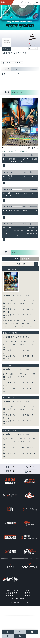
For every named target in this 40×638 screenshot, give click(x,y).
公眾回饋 (32, 471)
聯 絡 (12, 471)
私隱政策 (10, 596)
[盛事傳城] (29, 551)
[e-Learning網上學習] (29, 509)
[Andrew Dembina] (3, 166)
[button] (5, 155)
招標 (28, 590)
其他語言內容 (18, 598)
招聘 (19, 590)
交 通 (12, 467)
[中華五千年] (10, 579)
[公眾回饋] (26, 471)
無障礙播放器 (25, 596)
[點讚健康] (10, 495)
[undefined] (22, 2)
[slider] (17, 155)
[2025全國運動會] (10, 481)
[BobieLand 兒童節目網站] (29, 495)
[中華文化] (10, 537)
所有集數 (6, 49)
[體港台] (29, 481)
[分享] (27, 467)
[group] (31, 155)
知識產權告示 (12, 593)
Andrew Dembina (15, 151)
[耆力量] (10, 551)
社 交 (32, 467)
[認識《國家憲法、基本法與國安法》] (29, 537)
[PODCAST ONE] (29, 565)
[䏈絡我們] (7, 471)
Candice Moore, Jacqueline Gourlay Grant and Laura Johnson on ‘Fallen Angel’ (19, 324)
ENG (26, 2)
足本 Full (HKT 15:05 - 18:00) (20, 300)
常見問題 (27, 593)
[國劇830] (10, 509)
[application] (19, 155)
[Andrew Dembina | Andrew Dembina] (11, 281)
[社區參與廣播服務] (29, 523)
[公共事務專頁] (10, 523)
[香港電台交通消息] (7, 467)
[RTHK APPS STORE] (10, 565)
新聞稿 (9, 590)
